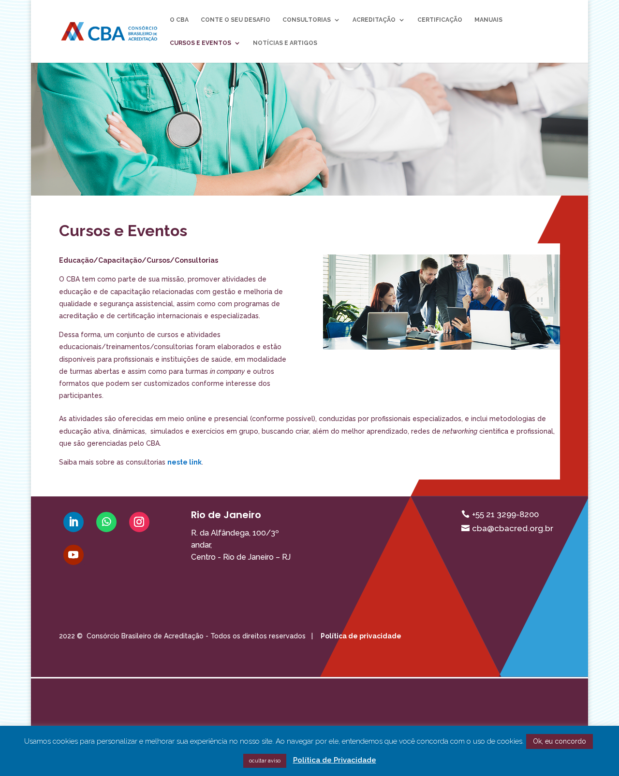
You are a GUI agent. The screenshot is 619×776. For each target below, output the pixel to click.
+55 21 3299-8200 (505, 514)
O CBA (179, 19)
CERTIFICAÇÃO (439, 19)
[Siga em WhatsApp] (106, 522)
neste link (184, 462)
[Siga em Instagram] (139, 522)
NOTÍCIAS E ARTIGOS (285, 43)
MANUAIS (488, 19)
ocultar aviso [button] (264, 761)
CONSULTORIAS (306, 19)
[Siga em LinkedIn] (73, 522)
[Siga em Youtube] (73, 554)
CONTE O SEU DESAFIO (235, 19)
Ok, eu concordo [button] (559, 741)
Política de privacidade (361, 636)
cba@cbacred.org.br (512, 528)
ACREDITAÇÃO (374, 19)
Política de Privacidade (334, 760)
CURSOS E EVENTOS (200, 43)
